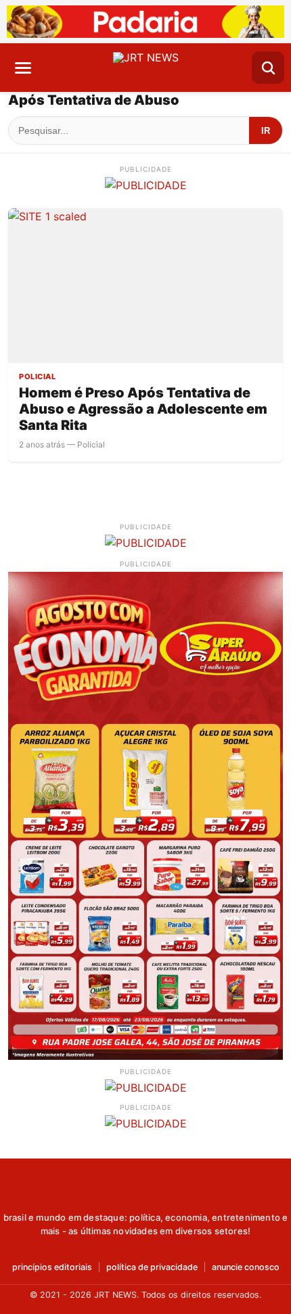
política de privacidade (152, 1267)
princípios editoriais (52, 1267)
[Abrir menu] (23, 67)
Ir (265, 131)
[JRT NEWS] (146, 1191)
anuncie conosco (245, 1267)
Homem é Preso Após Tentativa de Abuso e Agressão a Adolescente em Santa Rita (143, 409)
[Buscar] (268, 67)
